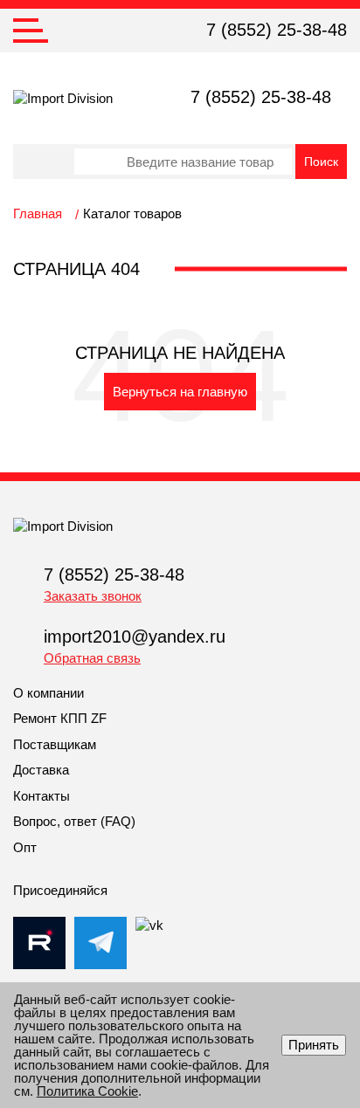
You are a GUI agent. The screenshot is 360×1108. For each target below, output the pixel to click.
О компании (48, 692)
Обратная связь (92, 657)
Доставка (41, 769)
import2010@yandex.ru (134, 636)
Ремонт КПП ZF (60, 718)
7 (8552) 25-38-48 (276, 29)
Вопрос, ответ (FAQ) (74, 821)
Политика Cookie (87, 1091)
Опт (25, 847)
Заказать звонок (93, 595)
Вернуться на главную (180, 391)
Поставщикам (54, 744)
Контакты (41, 795)
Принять (313, 1044)
